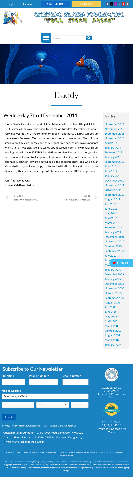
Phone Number (43, 376)
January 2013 (113, 157)
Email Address (75, 376)
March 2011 (112, 222)
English (11, 4)
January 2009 (113, 279)
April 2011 (111, 217)
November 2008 (114, 288)
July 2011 (110, 203)
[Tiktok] (127, 4)
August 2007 (112, 335)
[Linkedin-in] (119, 4)
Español (28, 4)
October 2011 (113, 189)
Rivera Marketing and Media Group (24, 441)
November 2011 (114, 185)
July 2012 (110, 166)
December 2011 (114, 180)
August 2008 (112, 302)
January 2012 (113, 175)
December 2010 (114, 236)
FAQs (44, 425)
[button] (46, 38)
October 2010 (113, 246)
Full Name (8, 376)
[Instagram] (115, 4)
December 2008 (114, 283)
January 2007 (113, 344)
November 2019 (114, 124)
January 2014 (113, 147)
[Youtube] (123, 4)
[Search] (89, 38)
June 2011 (111, 208)
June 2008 (111, 311)
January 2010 (113, 269)
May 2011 (111, 213)
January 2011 (113, 232)
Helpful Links (56, 425)
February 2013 (113, 152)
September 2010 (115, 250)
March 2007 (112, 339)
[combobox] (68, 38)
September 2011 (115, 194)
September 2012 (115, 161)
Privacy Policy (9, 425)
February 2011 (113, 227)
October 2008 (113, 293)
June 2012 (111, 171)
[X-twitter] (111, 4)
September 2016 (115, 133)
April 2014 (111, 142)
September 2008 (115, 297)
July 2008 (110, 307)
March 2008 (112, 325)
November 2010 (114, 241)
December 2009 (114, 274)
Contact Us (70, 425)
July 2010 (110, 255)
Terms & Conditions (29, 425)
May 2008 (111, 316)
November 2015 (114, 138)
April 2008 (111, 321)
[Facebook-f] (107, 4)
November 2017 (114, 128)
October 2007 (113, 330)
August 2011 (112, 199)
